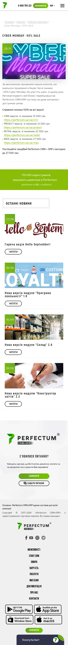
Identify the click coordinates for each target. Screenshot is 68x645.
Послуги (34, 574)
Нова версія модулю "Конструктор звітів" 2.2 (30, 394)
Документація (34, 586)
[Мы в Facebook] (26, 538)
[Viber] (37, 538)
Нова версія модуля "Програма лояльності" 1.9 (28, 294)
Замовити (40, 5)
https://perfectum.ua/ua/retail (22, 134)
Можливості (34, 549)
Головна (6, 505)
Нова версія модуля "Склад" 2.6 (29, 344)
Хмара (34, 562)
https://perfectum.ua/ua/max (21, 142)
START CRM (34, 556)
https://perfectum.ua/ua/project (23, 127)
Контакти (34, 598)
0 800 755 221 (24, 5)
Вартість (34, 568)
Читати (13, 251)
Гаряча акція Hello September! (28, 244)
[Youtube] (31, 538)
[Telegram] (43, 538)
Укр (51, 6)
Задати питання (35, 483)
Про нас (34, 592)
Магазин (34, 580)
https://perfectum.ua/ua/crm (21, 119)
